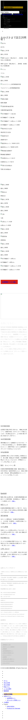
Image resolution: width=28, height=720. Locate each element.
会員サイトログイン (5, 571)
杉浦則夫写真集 (9, 7)
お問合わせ (3, 583)
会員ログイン (8, 9)
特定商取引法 (5, 538)
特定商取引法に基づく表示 (18, 583)
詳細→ (14, 501)
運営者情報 (4, 516)
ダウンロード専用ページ (14, 700)
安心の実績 (7, 22)
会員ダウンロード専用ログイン (17, 571)
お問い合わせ (5, 549)
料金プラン (7, 24)
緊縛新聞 (6, 28)
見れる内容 (7, 20)
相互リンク (4, 505)
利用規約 (11, 585)
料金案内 (14, 577)
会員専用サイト (11, 698)
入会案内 (6, 702)
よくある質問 (7, 26)
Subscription (11, 19)
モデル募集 (4, 527)
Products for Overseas (14, 21)
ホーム (5, 18)
